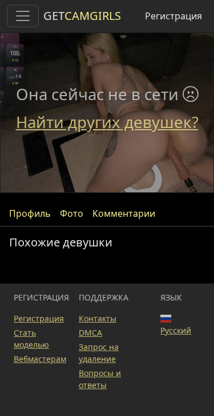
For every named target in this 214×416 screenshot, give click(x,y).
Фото (71, 213)
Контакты (97, 318)
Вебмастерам (40, 358)
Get (82, 15)
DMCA (90, 332)
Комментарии (123, 213)
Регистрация (173, 16)
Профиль (30, 213)
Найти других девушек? (107, 122)
